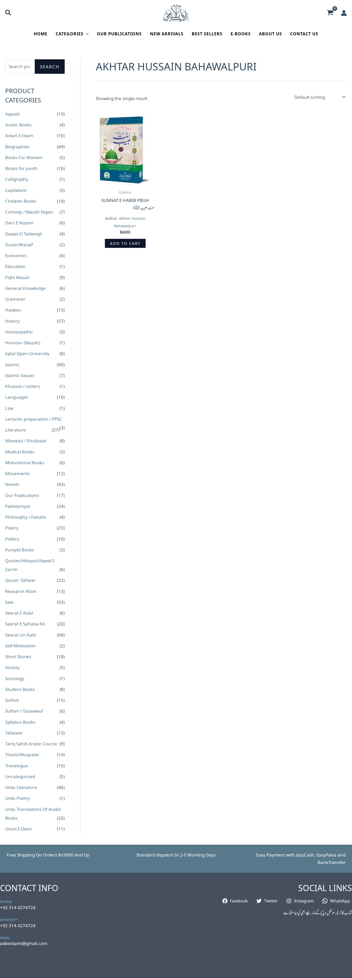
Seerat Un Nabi (20, 635)
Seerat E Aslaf (19, 613)
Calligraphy (16, 179)
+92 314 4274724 (18, 907)
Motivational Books (24, 463)
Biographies (17, 147)
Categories (69, 34)
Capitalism (16, 190)
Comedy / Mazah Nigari (29, 212)
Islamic (12, 365)
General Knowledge (25, 288)
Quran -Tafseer (20, 580)
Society (12, 667)
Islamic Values (19, 375)
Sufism (12, 700)
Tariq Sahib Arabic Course (31, 744)
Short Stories (18, 656)
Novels (12, 484)
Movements (17, 473)
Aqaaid (12, 114)
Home (40, 34)
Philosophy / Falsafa (25, 517)
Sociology (14, 678)
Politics (12, 539)
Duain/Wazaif (19, 245)
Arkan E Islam (19, 135)
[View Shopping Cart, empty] (330, 13)
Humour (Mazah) (22, 343)
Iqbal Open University (27, 353)
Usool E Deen (18, 829)
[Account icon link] (344, 13)
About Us (270, 34)
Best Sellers (207, 34)
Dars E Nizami (19, 223)
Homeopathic (19, 332)
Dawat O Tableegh (24, 234)
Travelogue (16, 766)
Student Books (20, 689)
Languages (16, 397)
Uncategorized (20, 776)
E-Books (241, 34)
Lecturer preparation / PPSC (33, 419)
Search (50, 67)
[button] (8, 13)
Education (15, 266)
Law (9, 408)
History (12, 321)
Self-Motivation (20, 646)
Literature (15, 430)
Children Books (20, 201)
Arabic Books (18, 125)
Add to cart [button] (125, 243)
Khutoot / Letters (22, 386)
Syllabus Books (20, 722)
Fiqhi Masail (17, 277)
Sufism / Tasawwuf (24, 711)
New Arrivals (166, 34)
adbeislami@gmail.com (23, 943)
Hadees (13, 310)
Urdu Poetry (17, 798)
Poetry (12, 528)
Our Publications (119, 34)
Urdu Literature (21, 787)
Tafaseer (14, 733)
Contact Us (304, 34)
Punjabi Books (19, 550)
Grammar (15, 299)
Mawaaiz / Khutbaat (25, 441)
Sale (9, 602)
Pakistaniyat (17, 506)
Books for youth (21, 168)
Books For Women (24, 157)
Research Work (20, 591)
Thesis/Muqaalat (22, 754)
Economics (16, 255)
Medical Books (19, 452)
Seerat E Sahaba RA (25, 624)
